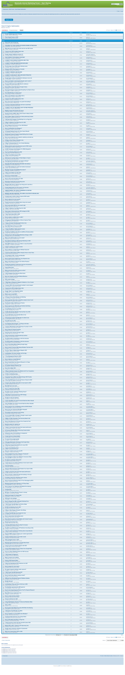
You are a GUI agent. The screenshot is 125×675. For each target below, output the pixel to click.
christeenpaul (89, 78)
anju (7, 253)
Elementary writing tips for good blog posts (15, 181)
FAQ (118, 11)
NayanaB (88, 84)
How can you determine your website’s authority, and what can (19, 137)
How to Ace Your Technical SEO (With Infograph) (16, 409)
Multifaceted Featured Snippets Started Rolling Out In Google (19, 134)
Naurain (7, 466)
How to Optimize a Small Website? (13, 359)
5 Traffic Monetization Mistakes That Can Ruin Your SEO (17, 311)
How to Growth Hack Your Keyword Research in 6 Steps (17, 362)
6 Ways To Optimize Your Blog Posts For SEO (15, 122)
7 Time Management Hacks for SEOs (13, 356)
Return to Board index (6, 640)
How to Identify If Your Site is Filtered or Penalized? (16, 453)
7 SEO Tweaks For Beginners (11, 554)
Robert (88, 34)
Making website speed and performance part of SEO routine (18, 146)
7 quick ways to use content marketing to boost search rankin (19, 462)
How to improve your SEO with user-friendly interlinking (17, 305)
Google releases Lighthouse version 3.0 (14, 54)
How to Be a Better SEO (10, 368)
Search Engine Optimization (20, 9)
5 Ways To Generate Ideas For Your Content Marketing (17, 143)
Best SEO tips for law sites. (11, 385)
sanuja (7, 460)
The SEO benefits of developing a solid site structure (17, 338)
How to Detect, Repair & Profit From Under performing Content (19, 116)
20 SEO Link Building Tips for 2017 (13, 507)
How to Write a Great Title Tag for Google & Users (16, 86)
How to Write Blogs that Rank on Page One (14, 619)
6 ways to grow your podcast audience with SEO (16, 545)
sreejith (7, 440)
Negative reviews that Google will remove (14, 110)
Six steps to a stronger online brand (13, 459)
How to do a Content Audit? (11, 175)
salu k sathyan (8, 478)
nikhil (88, 448)
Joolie (7, 123)
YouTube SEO (8, 489)
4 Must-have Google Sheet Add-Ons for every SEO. (16, 445)
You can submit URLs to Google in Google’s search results (18, 415)
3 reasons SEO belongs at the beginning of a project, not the (18, 326)
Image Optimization (9, 267)
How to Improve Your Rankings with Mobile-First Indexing (18, 486)
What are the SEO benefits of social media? (15, 237)
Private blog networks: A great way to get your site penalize (18, 264)
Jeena (7, 120)
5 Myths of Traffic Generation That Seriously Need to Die (17, 418)
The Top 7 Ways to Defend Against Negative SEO (16, 350)
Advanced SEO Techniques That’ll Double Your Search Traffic (19, 468)
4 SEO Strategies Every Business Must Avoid (15, 273)
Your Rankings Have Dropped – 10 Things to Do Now (17, 323)
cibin (7, 481)
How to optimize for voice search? (12, 199)
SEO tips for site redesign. (11, 498)
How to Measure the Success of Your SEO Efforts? (16, 125)
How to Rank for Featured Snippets (13, 329)
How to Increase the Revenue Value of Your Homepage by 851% (19, 480)
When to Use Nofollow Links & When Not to (14, 95)
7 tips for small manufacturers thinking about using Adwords (18, 530)
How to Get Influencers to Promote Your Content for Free (17, 421)
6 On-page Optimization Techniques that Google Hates (17, 442)
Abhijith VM (8, 292)
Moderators (8, 27)
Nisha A (7, 626)
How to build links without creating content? (15, 575)
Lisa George (8, 93)
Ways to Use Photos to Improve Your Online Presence (17, 261)
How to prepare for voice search (12, 566)
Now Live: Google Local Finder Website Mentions (16, 276)
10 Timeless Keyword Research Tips (13, 365)
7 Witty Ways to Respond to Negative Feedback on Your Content (19, 282)
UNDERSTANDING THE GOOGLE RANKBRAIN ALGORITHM (18, 190)
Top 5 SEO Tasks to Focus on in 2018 (13, 226)
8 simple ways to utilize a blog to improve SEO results (17, 196)
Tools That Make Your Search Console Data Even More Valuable (19, 403)
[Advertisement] (69, 20)
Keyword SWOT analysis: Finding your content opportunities (18, 533)
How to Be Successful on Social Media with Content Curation (18, 519)
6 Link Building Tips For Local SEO (13, 308)
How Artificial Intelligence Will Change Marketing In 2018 (17, 240)
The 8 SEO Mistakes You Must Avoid (13, 92)
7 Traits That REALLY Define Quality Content (15, 229)
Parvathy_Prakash (9, 55)
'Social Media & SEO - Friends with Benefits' (15, 255)
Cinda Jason (8, 514)
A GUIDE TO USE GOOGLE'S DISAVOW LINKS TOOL (17, 60)
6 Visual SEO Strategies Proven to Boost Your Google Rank (18, 548)
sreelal (7, 490)
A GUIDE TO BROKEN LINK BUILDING (13, 72)
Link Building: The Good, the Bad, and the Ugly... (16, 353)
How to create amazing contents (12, 596)
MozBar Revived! (9, 581)
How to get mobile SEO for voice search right (15, 205)
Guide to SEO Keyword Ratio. (11, 560)
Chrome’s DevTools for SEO (11, 598)
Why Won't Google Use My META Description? (15, 169)
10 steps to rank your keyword (12, 397)
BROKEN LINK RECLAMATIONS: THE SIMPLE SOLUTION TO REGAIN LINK (22, 193)
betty (7, 49)
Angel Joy (8, 280)
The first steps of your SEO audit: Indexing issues (16, 66)
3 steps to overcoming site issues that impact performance (18, 427)
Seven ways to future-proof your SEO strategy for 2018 (17, 211)
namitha (7, 271)
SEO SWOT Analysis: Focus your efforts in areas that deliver (18, 243)
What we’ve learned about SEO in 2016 (13, 631)
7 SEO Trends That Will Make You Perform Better (16, 504)
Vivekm (7, 419)
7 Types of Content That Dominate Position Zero (16, 223)
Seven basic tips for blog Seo (11, 42)
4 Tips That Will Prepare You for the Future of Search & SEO (18, 379)
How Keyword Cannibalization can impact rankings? (17, 160)
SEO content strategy (10, 279)
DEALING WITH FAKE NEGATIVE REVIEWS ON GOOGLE (18, 163)
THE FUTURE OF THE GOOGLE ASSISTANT (15, 57)
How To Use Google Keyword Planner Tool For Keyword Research (20, 590)
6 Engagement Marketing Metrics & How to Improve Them (18, 220)
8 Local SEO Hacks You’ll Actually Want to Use (15, 314)
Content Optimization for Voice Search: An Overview (17, 187)
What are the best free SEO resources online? (15, 270)
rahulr (88, 232)
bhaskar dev (8, 617)
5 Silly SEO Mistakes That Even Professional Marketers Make (18, 601)
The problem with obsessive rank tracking (14, 412)
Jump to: (104, 640)
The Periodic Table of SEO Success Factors (15, 303)
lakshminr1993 (8, 540)
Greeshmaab (8, 428)
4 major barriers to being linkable (12, 436)
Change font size (122, 9)
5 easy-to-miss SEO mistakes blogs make (14, 51)
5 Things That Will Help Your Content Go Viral (15, 513)
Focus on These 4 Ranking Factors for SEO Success (17, 551)
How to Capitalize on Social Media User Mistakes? (16, 613)
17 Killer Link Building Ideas (11, 374)
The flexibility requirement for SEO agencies (15, 587)
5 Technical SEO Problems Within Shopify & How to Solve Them (19, 252)
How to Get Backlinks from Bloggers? (13, 128)
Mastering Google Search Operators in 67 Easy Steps (17, 483)
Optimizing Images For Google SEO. (13, 495)
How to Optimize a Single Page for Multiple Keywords (17, 249)
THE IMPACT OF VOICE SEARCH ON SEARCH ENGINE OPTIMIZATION (21, 45)
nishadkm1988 (8, 407)
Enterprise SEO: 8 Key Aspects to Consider (14, 69)
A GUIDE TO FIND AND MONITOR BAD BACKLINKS (16, 63)
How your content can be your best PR (13, 451)
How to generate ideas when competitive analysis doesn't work (19, 300)
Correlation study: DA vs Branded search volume (16, 477)
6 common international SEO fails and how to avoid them (18, 104)
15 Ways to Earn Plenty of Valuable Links (14, 140)
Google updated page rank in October (13, 34)
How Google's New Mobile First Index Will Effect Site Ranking (19, 607)
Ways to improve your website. (12, 557)
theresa (7, 43)
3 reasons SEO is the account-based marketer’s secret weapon (19, 285)
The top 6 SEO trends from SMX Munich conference (16, 84)
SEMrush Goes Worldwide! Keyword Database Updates (17, 578)
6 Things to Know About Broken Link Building (15, 297)
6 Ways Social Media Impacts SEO (12, 155)
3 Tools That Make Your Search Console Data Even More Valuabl (19, 400)
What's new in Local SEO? (11, 294)
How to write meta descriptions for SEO (14, 178)
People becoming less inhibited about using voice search (18, 202)
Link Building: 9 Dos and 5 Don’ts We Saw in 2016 (16, 584)
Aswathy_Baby (8, 543)
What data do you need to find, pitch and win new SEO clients (19, 48)
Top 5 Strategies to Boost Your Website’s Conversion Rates (18, 456)
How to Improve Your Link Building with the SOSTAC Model (18, 406)
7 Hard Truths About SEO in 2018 (12, 214)
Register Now (9, 19)
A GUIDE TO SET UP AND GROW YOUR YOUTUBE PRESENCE (19, 107)
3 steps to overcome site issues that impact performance (17, 471)
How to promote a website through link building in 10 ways (18, 474)
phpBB (59, 665)
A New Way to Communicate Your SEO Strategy (15, 394)
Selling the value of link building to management (16, 433)
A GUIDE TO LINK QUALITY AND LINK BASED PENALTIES (18, 75)
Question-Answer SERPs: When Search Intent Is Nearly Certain (19, 113)
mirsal (7, 135)
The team (102, 655)
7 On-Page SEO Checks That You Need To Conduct (16, 525)
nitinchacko (8, 46)
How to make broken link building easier (14, 516)
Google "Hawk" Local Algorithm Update (14, 291)
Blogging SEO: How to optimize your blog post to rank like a (18, 184)
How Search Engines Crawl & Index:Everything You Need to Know (20, 89)
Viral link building (9, 465)
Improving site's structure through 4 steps (14, 332)
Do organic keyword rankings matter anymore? (15, 569)
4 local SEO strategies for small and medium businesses (18, 166)
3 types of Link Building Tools (12, 448)
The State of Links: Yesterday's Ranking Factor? (15, 391)
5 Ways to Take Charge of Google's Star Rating (15, 510)
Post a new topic (4, 29)
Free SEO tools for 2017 (10, 320)
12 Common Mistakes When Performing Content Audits (17, 430)
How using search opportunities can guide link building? (18, 101)
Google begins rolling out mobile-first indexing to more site (18, 78)
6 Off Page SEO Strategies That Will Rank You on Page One (18, 119)
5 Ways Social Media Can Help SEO (13, 172)
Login (122, 11)
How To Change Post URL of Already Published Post (17, 501)
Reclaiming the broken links (11, 522)
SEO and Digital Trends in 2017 (12, 539)
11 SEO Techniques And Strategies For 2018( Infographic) (18, 149)
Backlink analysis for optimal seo (12, 424)
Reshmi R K (8, 289)
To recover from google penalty (12, 439)
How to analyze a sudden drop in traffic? (14, 217)
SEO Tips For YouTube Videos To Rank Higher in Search (17, 158)
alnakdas (7, 67)
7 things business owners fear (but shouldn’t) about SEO (18, 622)
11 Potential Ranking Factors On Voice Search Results (17, 131)
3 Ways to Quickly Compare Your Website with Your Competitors (19, 371)
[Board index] (8, 4)
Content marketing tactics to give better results (15, 536)
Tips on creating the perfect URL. (12, 388)
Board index (5, 9)
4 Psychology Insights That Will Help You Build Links (17, 317)
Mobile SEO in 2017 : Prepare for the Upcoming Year (17, 625)
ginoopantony (8, 416)
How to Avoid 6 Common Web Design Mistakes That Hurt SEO (19, 347)
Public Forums (11, 9)
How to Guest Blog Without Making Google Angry (16, 344)
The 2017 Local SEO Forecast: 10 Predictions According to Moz (19, 527)
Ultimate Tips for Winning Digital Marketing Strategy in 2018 (18, 234)
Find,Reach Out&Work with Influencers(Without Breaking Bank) (19, 232)
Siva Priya (8, 105)
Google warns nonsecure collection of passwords (16, 628)
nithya (88, 522)
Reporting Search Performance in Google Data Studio (17, 542)
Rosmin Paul (8, 132)
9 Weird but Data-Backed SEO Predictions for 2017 (16, 563)
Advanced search (120, 5)
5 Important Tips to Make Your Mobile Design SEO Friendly (18, 377)
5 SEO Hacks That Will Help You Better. (14, 610)
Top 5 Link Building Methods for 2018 (13, 152)
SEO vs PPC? (8, 604)
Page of (113, 30)
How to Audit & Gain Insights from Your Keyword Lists (17, 258)
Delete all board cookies (108, 655)
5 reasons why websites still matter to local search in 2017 (18, 382)
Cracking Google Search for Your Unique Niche (15, 616)
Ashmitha (7, 386)
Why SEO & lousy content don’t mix (13, 593)
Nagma (7, 330)
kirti (6, 277)
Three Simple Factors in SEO (11, 37)
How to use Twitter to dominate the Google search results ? (18, 81)
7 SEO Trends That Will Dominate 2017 (13, 572)
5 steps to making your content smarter (14, 246)
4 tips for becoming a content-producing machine (16, 335)
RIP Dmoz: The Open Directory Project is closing (16, 492)
